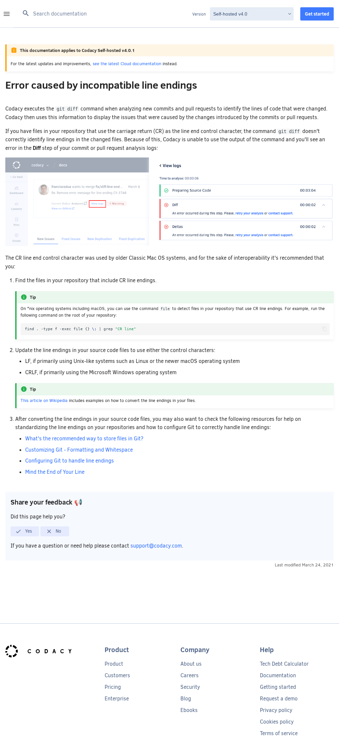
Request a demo (279, 698)
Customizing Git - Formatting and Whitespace (79, 449)
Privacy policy (276, 710)
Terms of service (279, 733)
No (57, 531)
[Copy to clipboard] (324, 329)
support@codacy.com (156, 545)
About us (191, 663)
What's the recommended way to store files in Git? (84, 438)
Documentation (278, 675)
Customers (117, 675)
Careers (189, 675)
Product (114, 663)
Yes (28, 531)
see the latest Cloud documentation (127, 64)
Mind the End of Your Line (54, 471)
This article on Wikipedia (44, 400)
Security (190, 687)
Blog (185, 698)
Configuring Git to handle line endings (69, 460)
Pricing (113, 687)
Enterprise (117, 698)
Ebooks (189, 710)
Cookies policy (277, 721)
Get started (317, 14)
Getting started (278, 687)
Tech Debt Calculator (284, 663)
